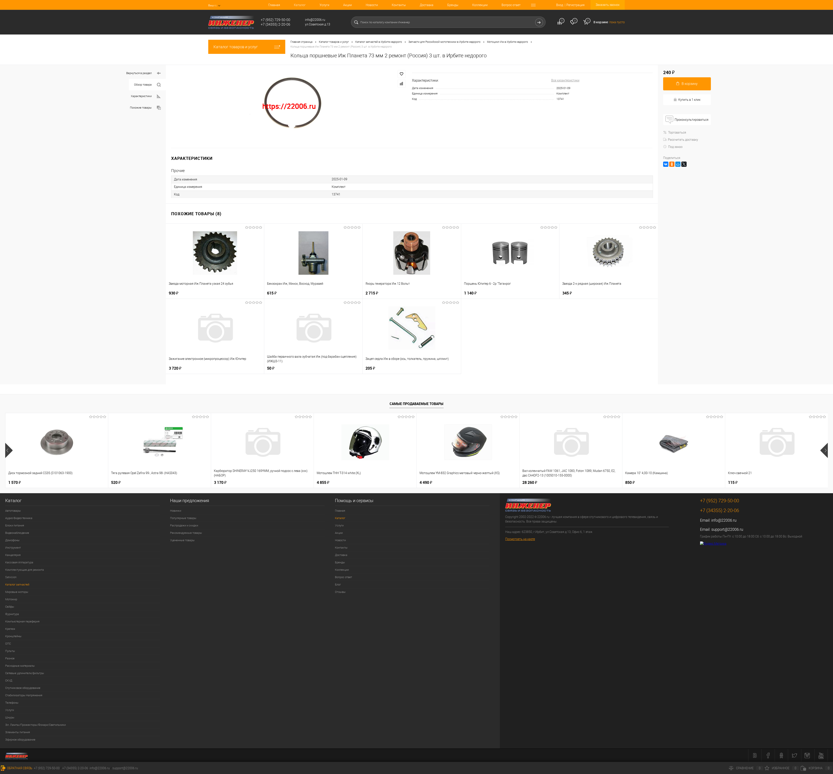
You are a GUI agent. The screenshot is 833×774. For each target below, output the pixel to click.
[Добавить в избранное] (401, 74)
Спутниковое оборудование (22, 688)
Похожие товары (141, 107)
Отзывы (340, 592)
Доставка (426, 5)
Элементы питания (17, 732)
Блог (338, 584)
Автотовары (13, 510)
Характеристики (141, 96)
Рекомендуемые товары (186, 532)
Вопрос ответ (511, 5)
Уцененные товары (182, 540)
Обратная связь (19, 768)
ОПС (8, 643)
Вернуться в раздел (139, 73)
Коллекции (480, 5)
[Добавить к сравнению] (401, 84)
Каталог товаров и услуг (235, 47)
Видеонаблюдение (17, 532)
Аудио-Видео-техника (18, 518)
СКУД (8, 680)
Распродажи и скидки (184, 525)
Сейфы (9, 606)
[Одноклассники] (671, 164)
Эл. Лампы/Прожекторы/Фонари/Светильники (35, 724)
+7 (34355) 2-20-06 (75, 768)
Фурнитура (12, 614)
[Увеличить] (289, 106)
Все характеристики (565, 80)
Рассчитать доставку (683, 139)
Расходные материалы (20, 665)
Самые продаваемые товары (416, 403)
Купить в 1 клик (689, 99)
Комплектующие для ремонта (24, 569)
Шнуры (9, 717)
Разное (10, 658)
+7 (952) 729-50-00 (47, 768)
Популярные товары (183, 518)
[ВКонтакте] (665, 164)
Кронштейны (13, 636)
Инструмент (13, 547)
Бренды (452, 5)
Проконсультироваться (691, 119)
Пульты (10, 651)
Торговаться (677, 132)
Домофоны (12, 540)
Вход (559, 5)
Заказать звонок (608, 5)
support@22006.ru (727, 529)
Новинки (175, 510)
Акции (347, 5)
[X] (684, 164)
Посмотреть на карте (520, 539)
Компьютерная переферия (22, 621)
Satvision (10, 577)
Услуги (324, 5)
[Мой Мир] (678, 164)
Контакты (399, 5)
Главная (274, 5)
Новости (372, 5)
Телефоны (11, 702)
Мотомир (11, 599)
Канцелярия (13, 555)
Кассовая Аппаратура (19, 562)
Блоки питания (14, 525)
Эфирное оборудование (20, 739)
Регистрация (575, 5)
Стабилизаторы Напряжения (23, 695)
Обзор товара (143, 84)
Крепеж (10, 628)
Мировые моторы (16, 592)
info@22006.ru (723, 520)
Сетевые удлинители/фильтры (24, 673)
